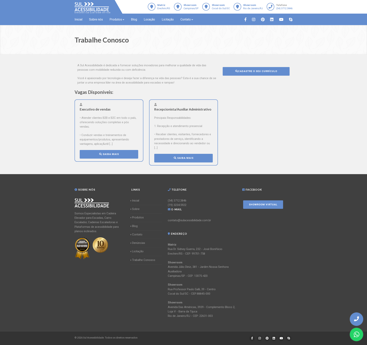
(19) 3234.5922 (177, 205)
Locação (149, 19)
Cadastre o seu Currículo (257, 71)
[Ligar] (356, 319)
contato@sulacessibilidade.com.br (189, 220)
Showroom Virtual (263, 204)
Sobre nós (96, 19)
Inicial (78, 19)
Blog (134, 19)
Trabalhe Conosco (143, 260)
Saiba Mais (110, 154)
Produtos (116, 19)
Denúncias (138, 243)
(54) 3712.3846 (284, 8)
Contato (185, 19)
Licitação (168, 19)
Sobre (136, 209)
